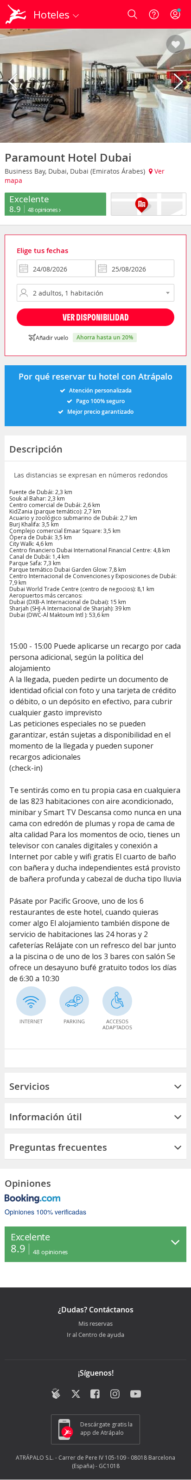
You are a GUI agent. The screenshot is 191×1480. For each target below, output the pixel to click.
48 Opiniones (43, 209)
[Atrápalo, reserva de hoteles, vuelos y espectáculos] (16, 14)
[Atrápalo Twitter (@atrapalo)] (75, 1394)
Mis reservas (95, 1324)
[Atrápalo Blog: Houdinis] (56, 1393)
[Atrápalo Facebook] (95, 1394)
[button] (175, 45)
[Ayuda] (153, 14)
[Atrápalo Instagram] (115, 1394)
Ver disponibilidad (96, 317)
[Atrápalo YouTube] (135, 1394)
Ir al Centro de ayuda (95, 1335)
